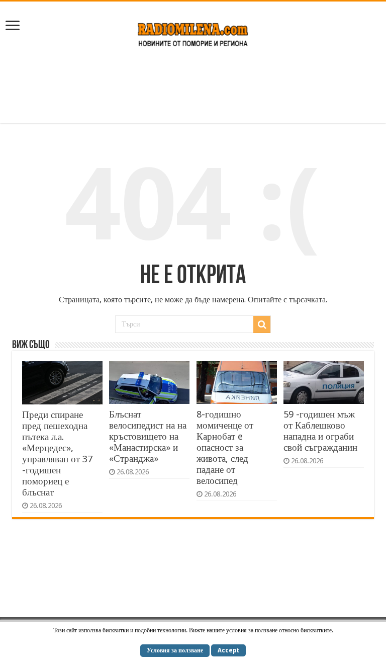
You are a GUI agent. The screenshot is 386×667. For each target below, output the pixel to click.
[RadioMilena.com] (193, 33)
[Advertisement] (193, 90)
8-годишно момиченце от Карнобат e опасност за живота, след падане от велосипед (225, 447)
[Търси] (261, 324)
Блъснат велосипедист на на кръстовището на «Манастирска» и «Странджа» (147, 436)
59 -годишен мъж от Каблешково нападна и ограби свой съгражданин (320, 431)
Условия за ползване (175, 650)
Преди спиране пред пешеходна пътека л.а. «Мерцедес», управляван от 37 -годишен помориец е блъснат (57, 453)
